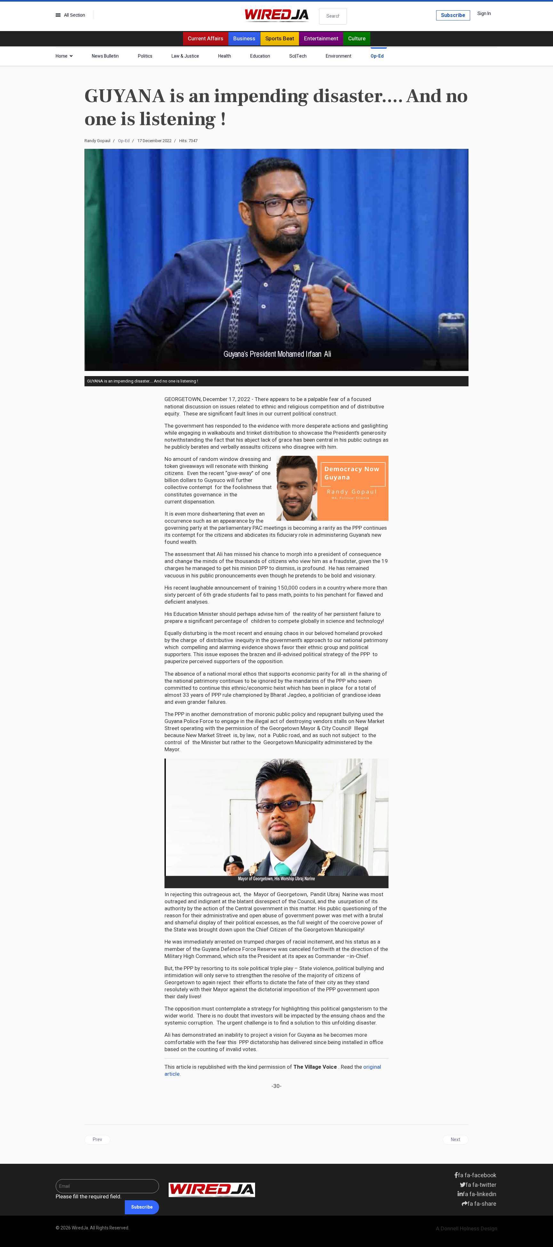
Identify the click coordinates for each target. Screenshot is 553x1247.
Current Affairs (205, 39)
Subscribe (453, 15)
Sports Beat (279, 39)
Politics (145, 56)
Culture (356, 39)
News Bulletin (105, 56)
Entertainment (321, 39)
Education (260, 56)
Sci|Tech (298, 56)
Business (244, 39)
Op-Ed (377, 56)
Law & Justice (185, 56)
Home (62, 56)
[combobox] (333, 16)
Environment (338, 56)
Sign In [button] (484, 14)
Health (224, 56)
